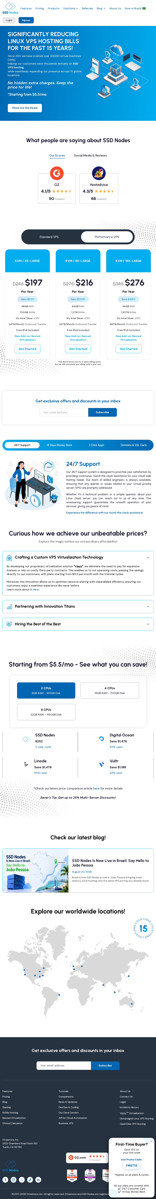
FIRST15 (131, 1165)
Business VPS (66, 1123)
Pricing (39, 8)
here (96, 788)
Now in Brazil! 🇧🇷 (135, 8)
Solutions (69, 8)
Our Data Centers (69, 1112)
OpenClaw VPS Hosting (133, 1123)
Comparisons (66, 1096)
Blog (99, 8)
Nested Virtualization (14, 1118)
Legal (123, 1102)
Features (26, 8)
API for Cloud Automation (73, 1118)
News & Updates (68, 1102)
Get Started (27, 349)
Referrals (87, 8)
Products (53, 8)
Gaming (6, 1107)
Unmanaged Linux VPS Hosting (137, 1118)
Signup (26, 20)
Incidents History (129, 1107)
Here (36, 589)
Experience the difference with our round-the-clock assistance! (104, 512)
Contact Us (126, 1096)
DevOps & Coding (69, 1107)
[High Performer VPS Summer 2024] (72, 1176)
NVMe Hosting (10, 1112)
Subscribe (102, 412)
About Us (115, 8)
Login (9, 20)
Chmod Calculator (12, 1123)
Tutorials (63, 1091)
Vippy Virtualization (132, 1113)
